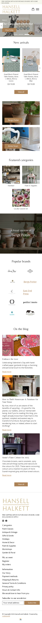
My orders (6, 564)
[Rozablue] (12, 313)
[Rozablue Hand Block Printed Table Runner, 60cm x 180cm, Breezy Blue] (31, 60)
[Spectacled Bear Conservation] (30, 313)
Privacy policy (7, 586)
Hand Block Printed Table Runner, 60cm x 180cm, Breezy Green (11, 77)
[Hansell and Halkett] (11, 9)
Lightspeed (6, 616)
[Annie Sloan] (12, 271)
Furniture (11, 186)
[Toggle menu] (37, 9)
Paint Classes (7, 529)
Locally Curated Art (21, 209)
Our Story (6, 573)
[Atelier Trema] (30, 271)
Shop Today (9, 30)
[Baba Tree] (12, 281)
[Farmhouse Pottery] (12, 302)
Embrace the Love (10, 359)
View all (21, 92)
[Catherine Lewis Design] (12, 292)
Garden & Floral (8, 552)
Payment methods (9, 576)
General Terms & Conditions (14, 583)
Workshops (7, 549)
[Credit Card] (20, 619)
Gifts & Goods (8, 535)
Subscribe (32, 602)
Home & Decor (8, 542)
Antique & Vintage (9, 532)
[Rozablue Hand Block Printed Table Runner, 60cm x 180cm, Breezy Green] (11, 60)
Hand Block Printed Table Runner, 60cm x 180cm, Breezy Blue (31, 77)
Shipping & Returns (10, 580)
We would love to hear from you (15, 593)
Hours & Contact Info (11, 590)
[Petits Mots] (30, 302)
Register (5, 561)
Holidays (5, 539)
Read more (6, 371)
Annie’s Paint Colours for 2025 (15, 457)
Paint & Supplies (31, 186)
